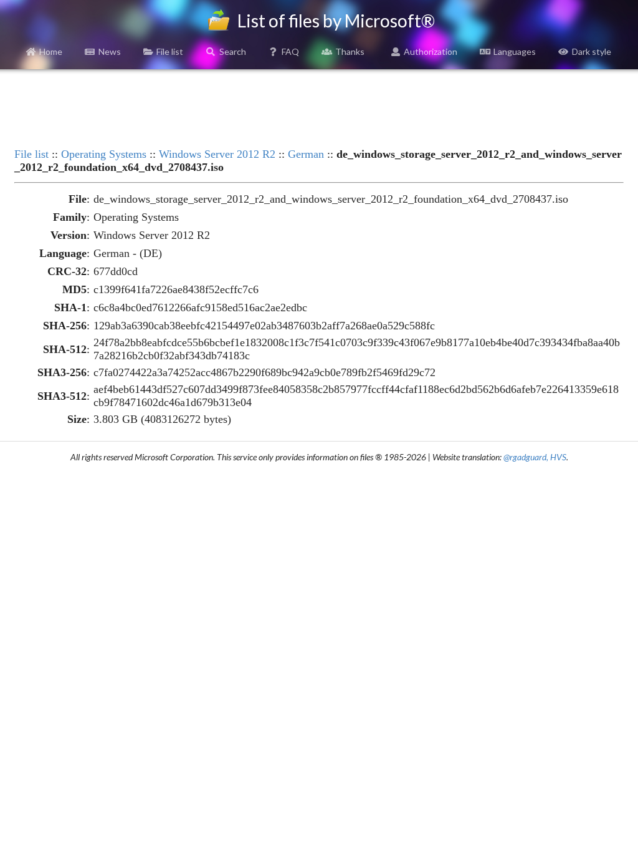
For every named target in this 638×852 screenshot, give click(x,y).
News (109, 51)
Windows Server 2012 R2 (217, 154)
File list (169, 51)
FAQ (290, 51)
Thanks (349, 51)
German (306, 154)
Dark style (591, 51)
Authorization (430, 51)
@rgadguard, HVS (534, 457)
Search (232, 51)
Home (50, 51)
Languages (514, 51)
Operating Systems (103, 154)
